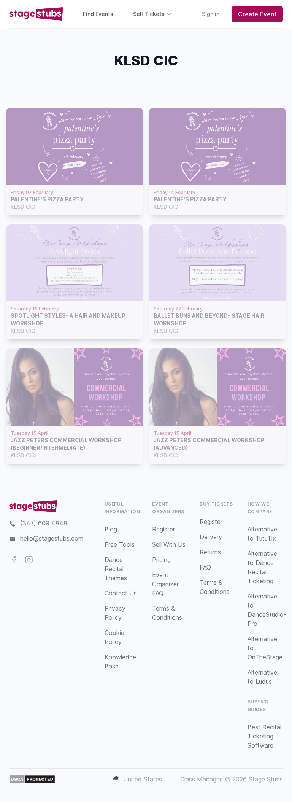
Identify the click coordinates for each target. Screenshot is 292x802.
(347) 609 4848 (43, 523)
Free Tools (120, 544)
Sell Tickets (149, 14)
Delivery (211, 537)
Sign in (210, 14)
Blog (111, 529)
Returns (210, 552)
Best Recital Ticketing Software (264, 736)
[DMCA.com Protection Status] (32, 779)
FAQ (205, 567)
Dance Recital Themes (116, 569)
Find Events (98, 14)
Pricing (161, 559)
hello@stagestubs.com (51, 538)
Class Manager (201, 779)
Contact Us (121, 593)
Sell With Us (169, 544)
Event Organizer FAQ (165, 584)
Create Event (257, 14)
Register (163, 529)
